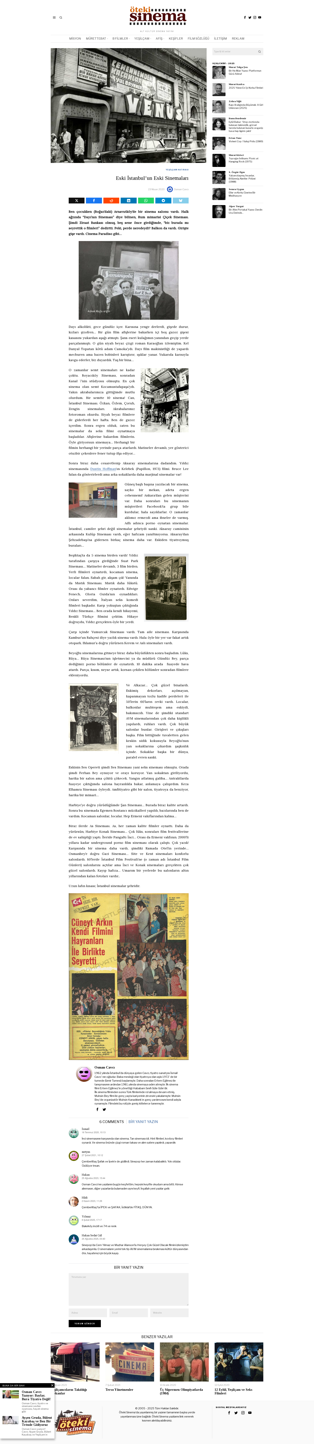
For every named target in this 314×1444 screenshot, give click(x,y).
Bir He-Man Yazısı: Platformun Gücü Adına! (245, 72)
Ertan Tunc (235, 138)
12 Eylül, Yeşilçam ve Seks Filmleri (233, 1391)
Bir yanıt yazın (143, 1122)
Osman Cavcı (181, 189)
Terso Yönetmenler (119, 1390)
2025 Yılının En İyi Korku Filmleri (246, 87)
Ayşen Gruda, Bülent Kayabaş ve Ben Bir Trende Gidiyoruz (37, 1421)
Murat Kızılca (236, 84)
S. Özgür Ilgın (237, 172)
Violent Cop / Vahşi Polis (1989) (246, 141)
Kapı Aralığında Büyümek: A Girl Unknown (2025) (246, 106)
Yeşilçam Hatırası (177, 170)
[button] (259, 51)
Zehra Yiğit (235, 101)
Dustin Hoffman (103, 469)
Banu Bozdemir (237, 118)
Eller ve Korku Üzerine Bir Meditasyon (242, 194)
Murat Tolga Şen (238, 67)
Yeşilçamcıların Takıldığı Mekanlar (69, 1391)
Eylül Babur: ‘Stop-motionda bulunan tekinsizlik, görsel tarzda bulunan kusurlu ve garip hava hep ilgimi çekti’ (246, 126)
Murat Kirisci (236, 155)
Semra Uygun (236, 189)
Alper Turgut (236, 206)
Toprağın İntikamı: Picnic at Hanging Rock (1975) (243, 160)
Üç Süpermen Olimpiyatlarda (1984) (181, 1391)
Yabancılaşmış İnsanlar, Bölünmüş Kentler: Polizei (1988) (242, 178)
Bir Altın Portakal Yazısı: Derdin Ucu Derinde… (245, 211)
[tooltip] (245, 17)
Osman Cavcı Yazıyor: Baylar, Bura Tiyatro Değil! (36, 1395)
